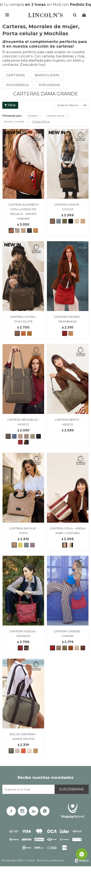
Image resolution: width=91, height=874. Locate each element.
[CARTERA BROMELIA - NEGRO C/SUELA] (26, 442)
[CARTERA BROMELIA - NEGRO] (38, 436)
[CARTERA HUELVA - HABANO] (26, 648)
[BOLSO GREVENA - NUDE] (29, 750)
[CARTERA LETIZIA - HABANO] (23, 333)
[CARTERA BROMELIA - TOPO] (26, 436)
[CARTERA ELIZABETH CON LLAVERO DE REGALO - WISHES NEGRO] (29, 230)
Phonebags (17, 85)
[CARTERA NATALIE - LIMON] (20, 545)
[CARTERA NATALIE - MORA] (32, 545)
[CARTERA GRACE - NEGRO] (70, 221)
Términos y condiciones (50, 860)
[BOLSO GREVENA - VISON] (17, 750)
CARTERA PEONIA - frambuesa (68, 319)
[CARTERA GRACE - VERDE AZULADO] (58, 221)
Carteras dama (55, 115)
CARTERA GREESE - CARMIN (68, 633)
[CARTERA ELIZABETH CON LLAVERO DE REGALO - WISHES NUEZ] (35, 230)
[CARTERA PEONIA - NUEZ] (70, 333)
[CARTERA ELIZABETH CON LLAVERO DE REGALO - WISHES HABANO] (23, 164)
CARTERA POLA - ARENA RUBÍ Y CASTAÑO (68, 531)
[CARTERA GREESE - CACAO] (82, 648)
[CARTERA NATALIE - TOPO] (23, 488)
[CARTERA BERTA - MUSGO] (68, 379)
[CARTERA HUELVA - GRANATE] (23, 591)
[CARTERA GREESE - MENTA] (64, 648)
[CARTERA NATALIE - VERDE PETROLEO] (26, 545)
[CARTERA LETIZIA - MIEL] (29, 333)
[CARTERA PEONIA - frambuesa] (68, 276)
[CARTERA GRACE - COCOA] (68, 164)
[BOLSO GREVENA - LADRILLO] (23, 750)
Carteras (15, 75)
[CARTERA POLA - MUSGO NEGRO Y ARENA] (70, 545)
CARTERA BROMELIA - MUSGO (23, 422)
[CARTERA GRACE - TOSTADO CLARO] (82, 221)
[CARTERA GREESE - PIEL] (76, 648)
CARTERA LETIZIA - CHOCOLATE (23, 319)
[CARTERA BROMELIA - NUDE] (20, 436)
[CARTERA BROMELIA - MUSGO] (23, 379)
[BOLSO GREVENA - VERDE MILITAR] (23, 693)
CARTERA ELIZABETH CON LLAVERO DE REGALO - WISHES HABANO (23, 211)
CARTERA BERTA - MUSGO (68, 422)
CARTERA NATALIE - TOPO (23, 531)
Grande (14, 121)
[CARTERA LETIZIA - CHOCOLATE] (23, 276)
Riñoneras (49, 85)
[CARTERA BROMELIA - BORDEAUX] (20, 442)
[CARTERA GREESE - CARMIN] (68, 591)
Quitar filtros (40, 121)
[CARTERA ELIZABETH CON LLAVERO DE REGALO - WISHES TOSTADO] (17, 230)
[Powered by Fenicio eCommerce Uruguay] (82, 860)
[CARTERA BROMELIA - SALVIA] (32, 436)
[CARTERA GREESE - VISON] (58, 648)
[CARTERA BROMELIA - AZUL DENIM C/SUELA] (14, 436)
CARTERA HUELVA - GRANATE (23, 633)
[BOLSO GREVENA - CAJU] (35, 750)
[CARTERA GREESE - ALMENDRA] (70, 648)
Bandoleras (47, 75)
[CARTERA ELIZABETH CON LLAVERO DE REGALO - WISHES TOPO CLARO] (23, 230)
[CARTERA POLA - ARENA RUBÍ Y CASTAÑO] (68, 488)
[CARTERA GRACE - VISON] (76, 221)
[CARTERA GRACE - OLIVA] (64, 221)
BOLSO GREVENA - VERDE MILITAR (23, 736)
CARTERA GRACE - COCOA (67, 207)
